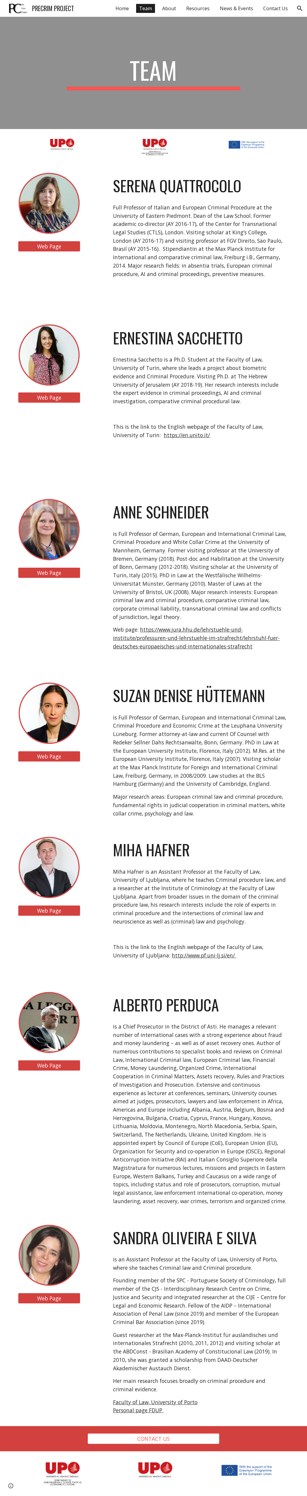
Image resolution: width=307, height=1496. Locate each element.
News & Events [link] (236, 8)
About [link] (169, 8)
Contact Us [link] (275, 8)
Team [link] (145, 8)
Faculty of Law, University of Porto (155, 1402)
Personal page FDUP (138, 1410)
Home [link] (122, 8)
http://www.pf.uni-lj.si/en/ (204, 955)
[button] (300, 8)
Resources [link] (198, 8)
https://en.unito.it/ (187, 435)
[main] (153, 73)
